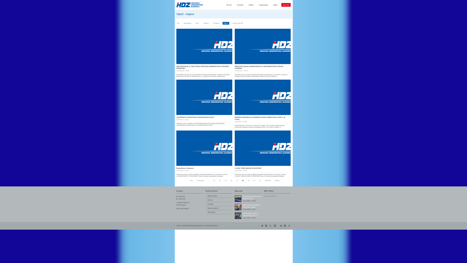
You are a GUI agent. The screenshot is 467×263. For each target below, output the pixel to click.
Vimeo (281, 226)
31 (260, 180)
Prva (191, 180)
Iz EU (197, 23)
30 (254, 180)
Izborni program (213, 208)
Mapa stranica (212, 196)
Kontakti (240, 5)
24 (220, 180)
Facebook (285, 226)
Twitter (262, 226)
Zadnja (277, 180)
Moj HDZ (286, 5)
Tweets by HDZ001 (270, 196)
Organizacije (263, 5)
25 (226, 180)
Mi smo (229, 5)
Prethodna (200, 180)
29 (248, 180)
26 (231, 180)
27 (237, 180)
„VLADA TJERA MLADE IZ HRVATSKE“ (248, 168)
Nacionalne (187, 23)
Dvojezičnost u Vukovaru (185, 168)
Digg (266, 226)
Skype (275, 226)
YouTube (270, 226)
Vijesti (275, 5)
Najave (226, 23)
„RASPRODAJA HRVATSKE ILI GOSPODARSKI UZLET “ (195, 117)
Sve (178, 23)
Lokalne (206, 23)
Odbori (251, 5)
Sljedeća (268, 180)
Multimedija (211, 212)
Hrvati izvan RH (238, 23)
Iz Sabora (216, 23)
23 (214, 180)
